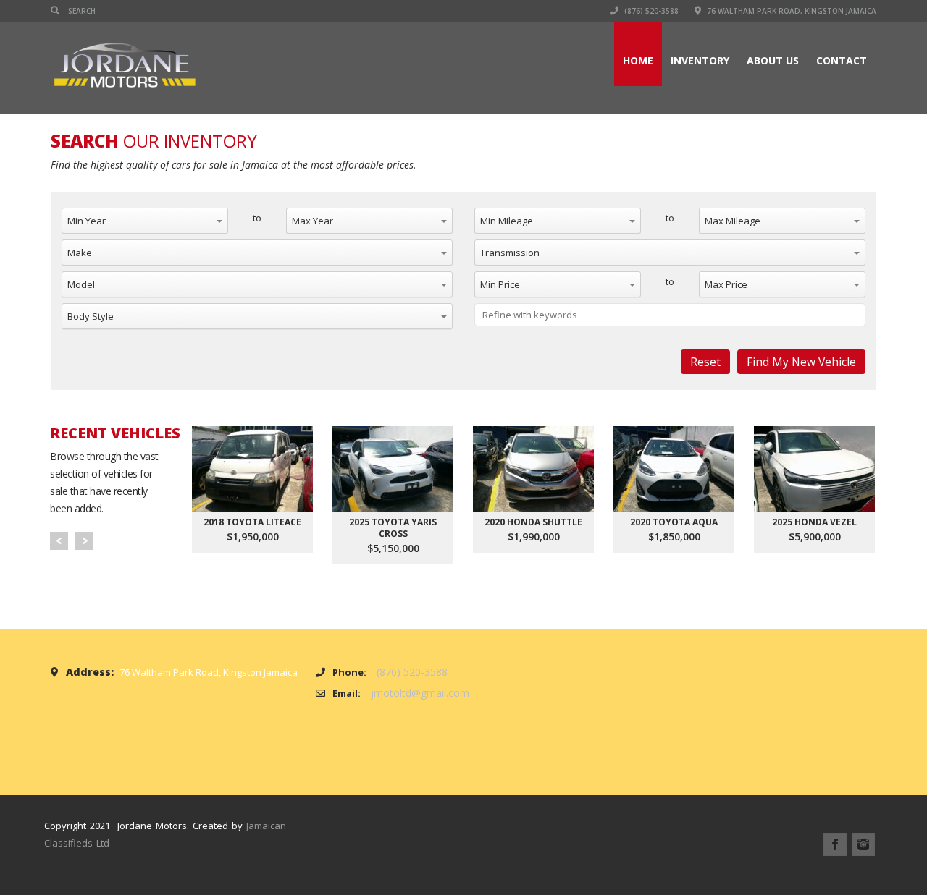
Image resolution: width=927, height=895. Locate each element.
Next (84, 541)
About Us (773, 60)
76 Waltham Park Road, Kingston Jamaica (790, 11)
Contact (841, 60)
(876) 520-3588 (650, 11)
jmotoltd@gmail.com (420, 693)
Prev (59, 541)
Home (638, 60)
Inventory (700, 60)
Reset (705, 362)
